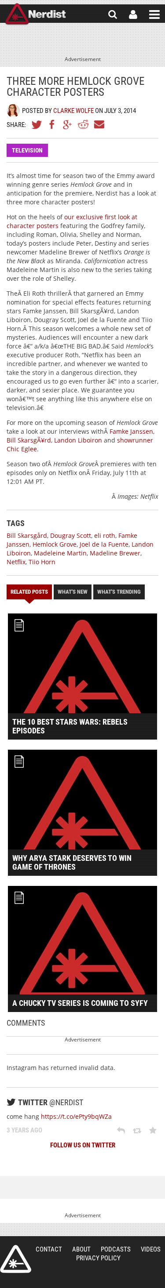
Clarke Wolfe (73, 111)
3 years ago (24, 1130)
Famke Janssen (131, 431)
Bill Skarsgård (27, 535)
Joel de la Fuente (104, 544)
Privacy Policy (98, 1258)
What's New (73, 591)
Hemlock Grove (55, 544)
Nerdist (35, 14)
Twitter (37, 124)
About (81, 1249)
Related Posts (29, 591)
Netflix (16, 562)
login (133, 14)
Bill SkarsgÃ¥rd (29, 440)
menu (154, 14)
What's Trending (119, 591)
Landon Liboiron (78, 440)
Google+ (67, 124)
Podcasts (116, 1249)
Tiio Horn (42, 562)
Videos (151, 1249)
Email (98, 124)
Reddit (83, 124)
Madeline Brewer (115, 553)
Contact (49, 1249)
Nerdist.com (15, 1259)
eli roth (104, 535)
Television (27, 150)
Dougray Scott (70, 535)
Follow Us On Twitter (82, 1145)
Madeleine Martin (60, 553)
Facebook (52, 124)
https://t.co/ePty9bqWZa (76, 1116)
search (112, 14)
